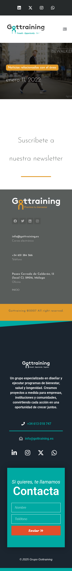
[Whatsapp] (52, 7)
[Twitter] (22, 221)
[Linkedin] (19, 7)
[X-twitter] (30, 7)
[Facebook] (15, 221)
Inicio (15, 290)
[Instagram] (41, 7)
